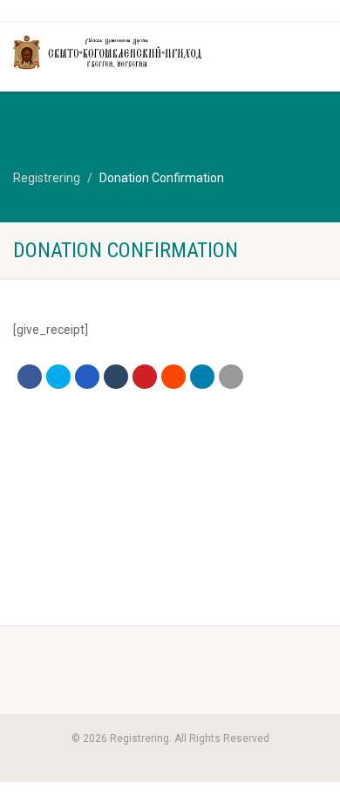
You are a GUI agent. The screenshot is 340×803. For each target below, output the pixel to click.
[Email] (231, 376)
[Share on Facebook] (29, 376)
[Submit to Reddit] (173, 376)
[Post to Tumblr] (116, 376)
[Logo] (113, 52)
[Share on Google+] (87, 376)
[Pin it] (145, 376)
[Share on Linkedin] (202, 376)
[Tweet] (58, 376)
